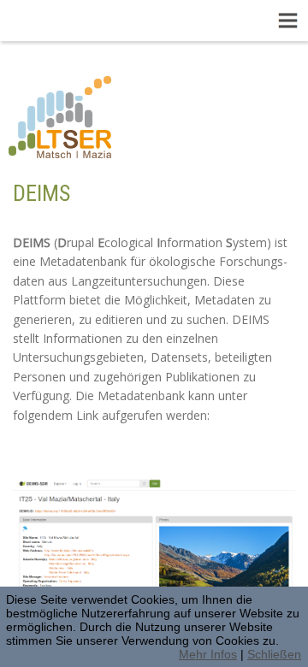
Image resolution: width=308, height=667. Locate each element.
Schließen (274, 654)
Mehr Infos (208, 654)
